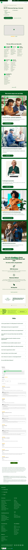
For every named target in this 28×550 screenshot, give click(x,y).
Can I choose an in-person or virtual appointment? (11, 356)
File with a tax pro (3, 502)
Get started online (8, 123)
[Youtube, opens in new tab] (21, 545)
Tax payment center (16, 506)
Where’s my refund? (16, 507)
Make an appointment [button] (8, 249)
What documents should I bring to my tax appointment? (12, 330)
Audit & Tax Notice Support (4, 508)
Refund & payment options (17, 505)
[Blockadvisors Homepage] (14, 0)
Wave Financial (3, 520)
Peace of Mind (3, 506)
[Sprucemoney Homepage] (18, 0)
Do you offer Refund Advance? (7, 360)
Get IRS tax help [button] (8, 186)
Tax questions (3, 537)
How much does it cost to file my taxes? (9, 353)
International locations (4, 539)
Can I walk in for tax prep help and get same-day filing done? (11, 334)
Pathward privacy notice (17, 517)
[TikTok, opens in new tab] (15, 545)
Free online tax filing (4, 503)
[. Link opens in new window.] (3, 548)
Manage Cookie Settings (17, 516)
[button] (24, 2)
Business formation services (5, 519)
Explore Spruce (22, 311)
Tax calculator (16, 502)
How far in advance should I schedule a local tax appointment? (10, 339)
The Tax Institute (16, 533)
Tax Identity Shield (3, 507)
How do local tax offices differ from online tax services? (12, 346)
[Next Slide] (25, 305)
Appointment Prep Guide (17, 504)
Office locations (3, 538)
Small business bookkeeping (5, 517)
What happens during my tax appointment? (9, 326)
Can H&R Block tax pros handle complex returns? (11, 342)
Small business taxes (4, 516)
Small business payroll (4, 518)
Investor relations (16, 532)
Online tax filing (3, 501)
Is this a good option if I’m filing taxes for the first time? (12, 323)
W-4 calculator (16, 508)
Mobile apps (15, 501)
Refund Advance (3, 531)
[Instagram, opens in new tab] (19, 545)
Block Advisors (3, 515)
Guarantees (15, 534)
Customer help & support (4, 536)
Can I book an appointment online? (8, 349)
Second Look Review (4, 505)
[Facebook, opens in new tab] (17, 545)
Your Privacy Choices (9, 548)
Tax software (3, 504)
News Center (15, 531)
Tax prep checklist (16, 503)
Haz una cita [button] (8, 155)
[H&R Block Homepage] (10, 0)
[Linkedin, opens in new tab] (23, 545)
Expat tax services (3, 509)
